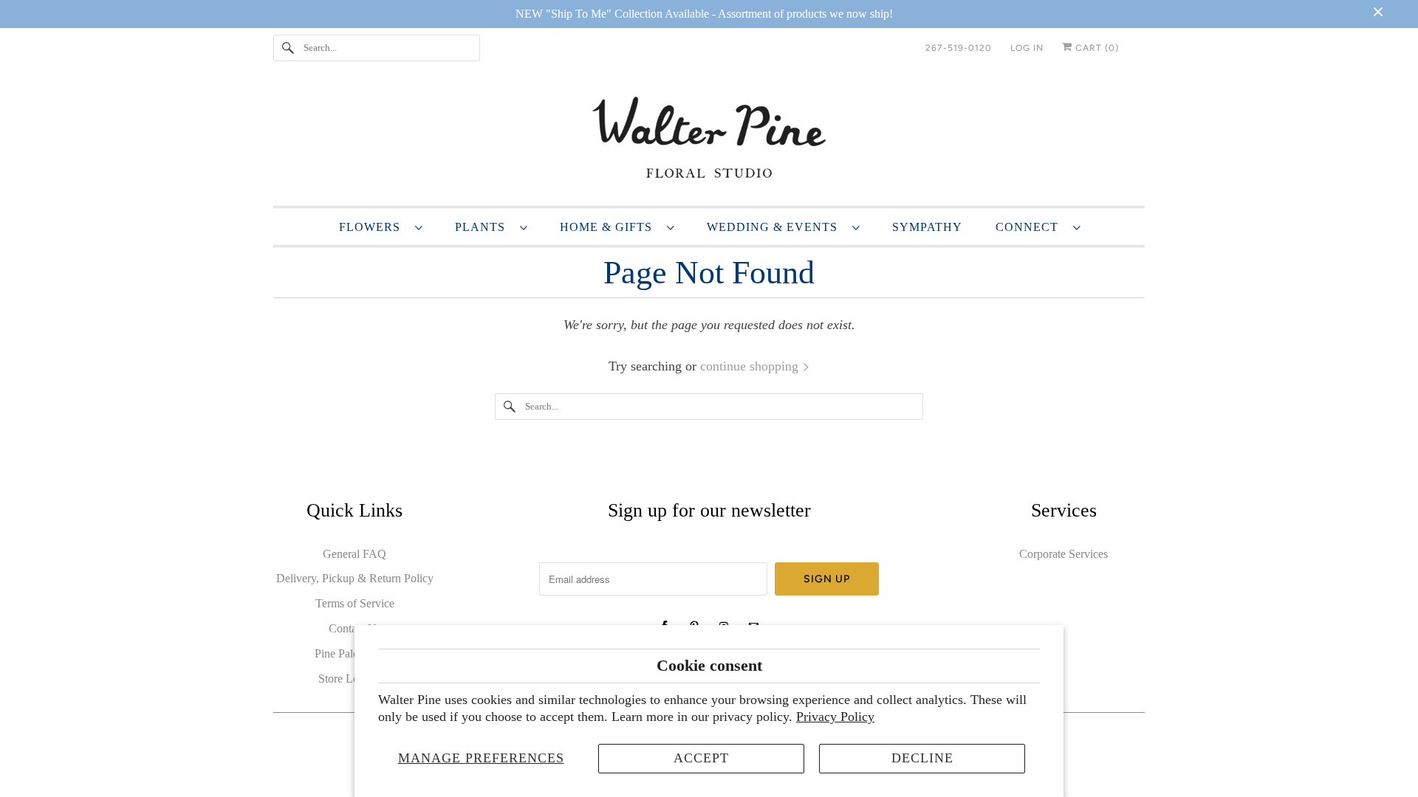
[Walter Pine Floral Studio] (709, 140)
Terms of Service (354, 603)
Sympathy (927, 227)
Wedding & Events (776, 227)
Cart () (1095, 48)
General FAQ (354, 554)
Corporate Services (1063, 554)
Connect (1031, 227)
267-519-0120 (958, 48)
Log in (1027, 48)
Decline (922, 758)
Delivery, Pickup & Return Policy (355, 578)
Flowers (373, 227)
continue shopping (751, 366)
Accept (701, 758)
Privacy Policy (835, 716)
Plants (484, 227)
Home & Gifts (610, 227)
